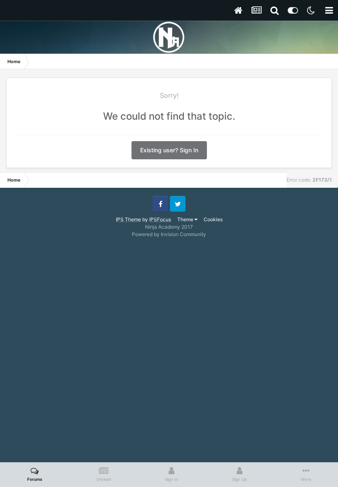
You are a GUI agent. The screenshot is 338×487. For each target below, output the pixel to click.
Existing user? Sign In (169, 150)
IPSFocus (160, 219)
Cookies (213, 219)
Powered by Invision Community (169, 234)
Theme (186, 219)
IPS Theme (128, 219)
